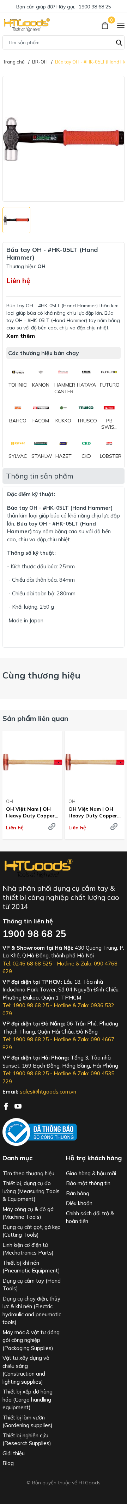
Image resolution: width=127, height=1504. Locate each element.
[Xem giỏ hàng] (105, 24)
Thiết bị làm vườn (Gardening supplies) (27, 1421)
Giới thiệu (13, 1453)
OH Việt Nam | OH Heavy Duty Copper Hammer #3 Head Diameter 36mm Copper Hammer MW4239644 (92, 812)
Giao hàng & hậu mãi (91, 1173)
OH (9, 801)
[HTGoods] (26, 25)
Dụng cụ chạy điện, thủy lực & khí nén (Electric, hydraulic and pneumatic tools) (31, 1310)
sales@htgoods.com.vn (48, 1091)
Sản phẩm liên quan (35, 718)
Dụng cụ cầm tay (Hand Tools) (31, 1284)
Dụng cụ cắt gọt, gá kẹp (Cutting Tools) (31, 1231)
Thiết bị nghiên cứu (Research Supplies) (26, 1439)
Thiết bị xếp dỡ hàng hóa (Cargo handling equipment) (27, 1399)
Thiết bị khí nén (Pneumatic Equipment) (31, 1266)
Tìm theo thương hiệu (28, 1173)
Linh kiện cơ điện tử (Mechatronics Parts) (28, 1249)
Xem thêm (20, 335)
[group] (63, 138)
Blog (8, 1463)
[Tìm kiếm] (119, 41)
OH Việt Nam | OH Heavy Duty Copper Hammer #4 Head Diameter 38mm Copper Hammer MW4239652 (30, 812)
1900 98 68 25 (95, 7)
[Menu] (121, 24)
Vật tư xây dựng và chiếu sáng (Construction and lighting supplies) (25, 1370)
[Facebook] (6, 1105)
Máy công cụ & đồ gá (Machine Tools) (28, 1213)
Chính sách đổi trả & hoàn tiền (90, 1217)
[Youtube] (18, 1105)
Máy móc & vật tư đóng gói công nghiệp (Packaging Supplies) (31, 1340)
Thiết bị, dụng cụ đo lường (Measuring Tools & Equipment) (31, 1191)
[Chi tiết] (52, 827)
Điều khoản (79, 1203)
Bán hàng (77, 1193)
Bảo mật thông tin (88, 1183)
